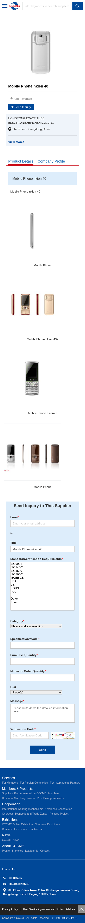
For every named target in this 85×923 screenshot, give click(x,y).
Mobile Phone (43, 265)
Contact (45, 850)
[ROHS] (42, 588)
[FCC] (42, 592)
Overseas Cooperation (58, 808)
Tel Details (15, 878)
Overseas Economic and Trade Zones (24, 813)
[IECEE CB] (42, 577)
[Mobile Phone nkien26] (32, 378)
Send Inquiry (22, 107)
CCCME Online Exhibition (17, 824)
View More (16, 142)
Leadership (31, 850)
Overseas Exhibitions (47, 824)
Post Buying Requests (50, 798)
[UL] (42, 595)
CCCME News (10, 840)
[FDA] (42, 581)
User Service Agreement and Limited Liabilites (49, 909)
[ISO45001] (42, 571)
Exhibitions (10, 819)
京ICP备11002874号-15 (64, 918)
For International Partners (65, 782)
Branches (17, 850)
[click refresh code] (62, 735)
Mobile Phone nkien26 (42, 413)
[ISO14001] (42, 567)
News (6, 835)
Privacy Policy (10, 909)
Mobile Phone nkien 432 (42, 339)
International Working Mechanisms (22, 808)
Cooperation (11, 804)
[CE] (42, 585)
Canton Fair (36, 829)
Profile (6, 850)
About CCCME (13, 846)
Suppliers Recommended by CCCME (24, 793)
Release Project (59, 813)
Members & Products (17, 788)
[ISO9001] (42, 564)
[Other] (42, 598)
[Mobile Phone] (32, 230)
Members (53, 793)
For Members (10, 782)
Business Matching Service (18, 798)
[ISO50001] (42, 574)
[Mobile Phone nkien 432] (32, 304)
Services (8, 778)
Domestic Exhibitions (14, 829)
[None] (42, 602)
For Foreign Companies (34, 782)
